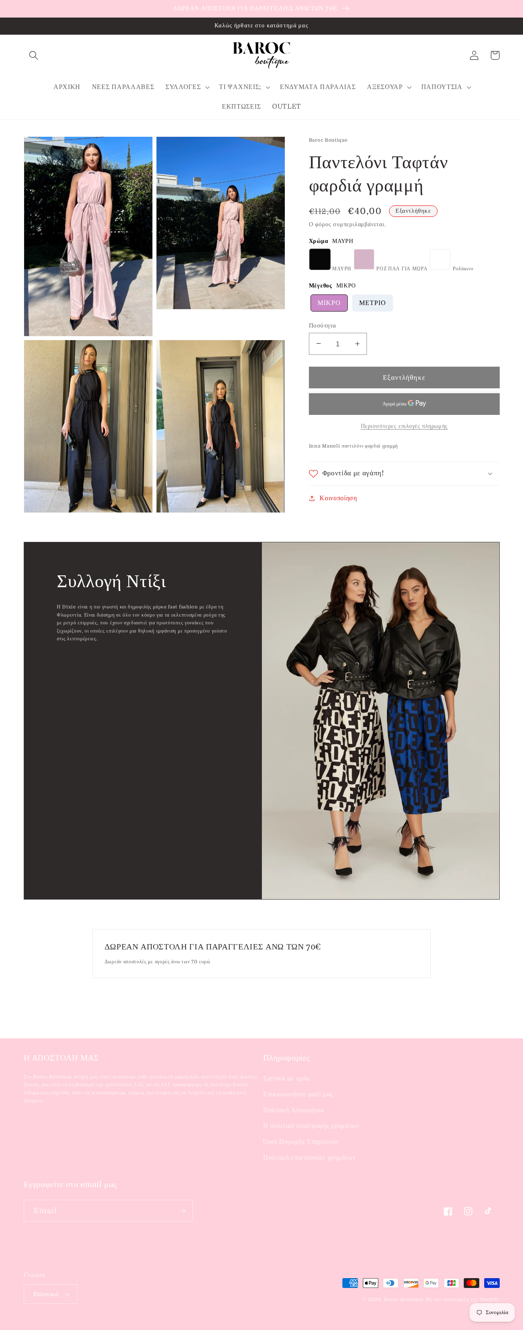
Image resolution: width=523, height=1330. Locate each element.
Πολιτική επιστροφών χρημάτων (309, 1157)
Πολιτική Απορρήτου (293, 1110)
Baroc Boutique (403, 1299)
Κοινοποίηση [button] (338, 497)
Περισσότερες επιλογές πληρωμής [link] (404, 426)
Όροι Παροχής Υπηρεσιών (301, 1141)
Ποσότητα (322, 325)
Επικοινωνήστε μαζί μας (298, 1094)
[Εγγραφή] (182, 1211)
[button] (34, 55)
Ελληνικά (46, 1294)
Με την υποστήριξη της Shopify (462, 1299)
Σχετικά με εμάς (286, 1078)
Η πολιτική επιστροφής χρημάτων (311, 1125)
